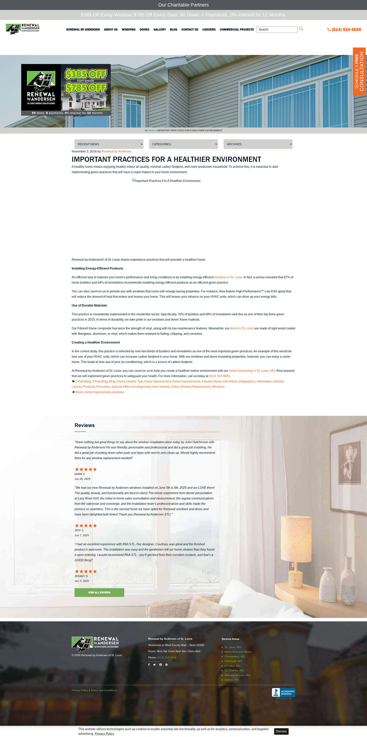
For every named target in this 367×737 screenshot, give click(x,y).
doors (79, 392)
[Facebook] (149, 664)
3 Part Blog (99, 381)
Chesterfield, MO (235, 656)
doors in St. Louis (242, 328)
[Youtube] (160, 664)
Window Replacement (195, 386)
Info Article (230, 381)
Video (175, 386)
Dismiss (281, 731)
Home (152, 130)
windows (118, 392)
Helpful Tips (135, 381)
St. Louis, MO (233, 647)
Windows (129, 29)
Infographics (247, 381)
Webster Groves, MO (237, 675)
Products (89, 386)
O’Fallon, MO (233, 665)
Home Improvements (186, 381)
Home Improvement (157, 381)
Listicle (76, 386)
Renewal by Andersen (83, 29)
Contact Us (189, 29)
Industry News (211, 381)
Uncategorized (141, 386)
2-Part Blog (83, 381)
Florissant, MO (233, 661)
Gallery (159, 29)
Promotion (103, 386)
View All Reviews (99, 592)
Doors (144, 29)
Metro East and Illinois (238, 651)
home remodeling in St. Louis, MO (252, 370)
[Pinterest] (166, 664)
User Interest (160, 386)
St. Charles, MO (234, 670)
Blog (173, 29)
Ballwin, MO (232, 679)
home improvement (98, 392)
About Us (111, 29)
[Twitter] (154, 664)
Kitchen (278, 381)
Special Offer (120, 386)
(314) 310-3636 (346, 29)
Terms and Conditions (104, 690)
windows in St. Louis (228, 277)
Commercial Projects (237, 29)
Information (264, 381)
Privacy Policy (80, 690)
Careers (209, 29)
